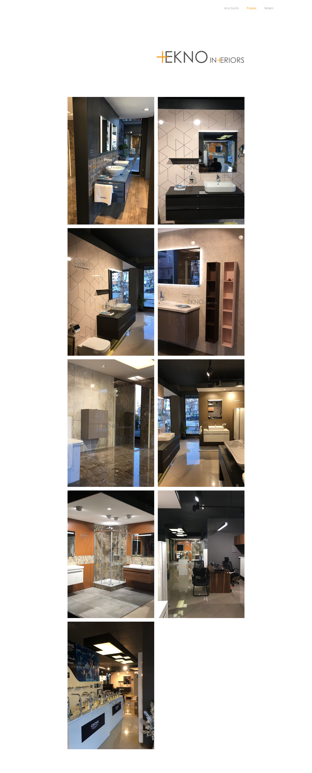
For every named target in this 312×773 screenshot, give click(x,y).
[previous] (75, 426)
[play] (237, 746)
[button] (111, 161)
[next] (237, 426)
